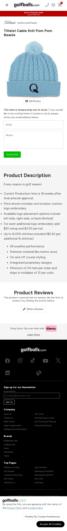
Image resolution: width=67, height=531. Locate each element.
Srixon (6, 448)
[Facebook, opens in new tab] (7, 361)
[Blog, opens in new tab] (39, 373)
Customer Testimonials (13, 475)
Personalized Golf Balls (43, 471)
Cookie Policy (35, 507)
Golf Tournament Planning (45, 422)
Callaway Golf (9, 444)
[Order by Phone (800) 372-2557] (47, 5)
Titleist (6, 456)
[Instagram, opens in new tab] (20, 361)
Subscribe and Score (42, 425)
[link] (53, 4)
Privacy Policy (14, 507)
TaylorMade (8, 452)
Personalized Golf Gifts (43, 475)
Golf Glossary (9, 471)
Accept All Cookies (50, 524)
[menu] (7, 5)
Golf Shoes (38, 483)
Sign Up (9, 402)
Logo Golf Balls (40, 467)
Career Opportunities (12, 425)
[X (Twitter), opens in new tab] (58, 361)
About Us (7, 414)
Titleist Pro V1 (9, 483)
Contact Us (8, 418)
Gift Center (39, 414)
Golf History (8, 479)
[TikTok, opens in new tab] (32, 361)
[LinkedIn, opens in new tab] (7, 373)
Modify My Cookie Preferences (42, 516)
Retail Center (9, 422)
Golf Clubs (38, 479)
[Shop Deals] (33, 13)
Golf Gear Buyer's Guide (44, 418)
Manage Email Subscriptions (15, 429)
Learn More (33, 334)
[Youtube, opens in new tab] (45, 361)
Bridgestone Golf (10, 441)
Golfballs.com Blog (11, 467)
